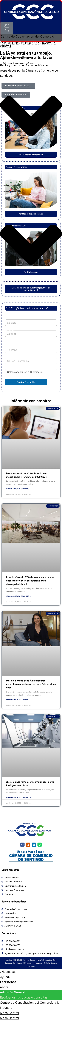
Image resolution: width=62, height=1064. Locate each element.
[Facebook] (22, 845)
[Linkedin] (34, 845)
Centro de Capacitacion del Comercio (21, 43)
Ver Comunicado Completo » (18, 489)
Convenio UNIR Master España (17, 171)
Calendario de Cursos (13, 50)
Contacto (7, 338)
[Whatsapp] (39, 845)
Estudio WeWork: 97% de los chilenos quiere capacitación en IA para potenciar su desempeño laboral (30, 580)
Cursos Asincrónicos (12, 192)
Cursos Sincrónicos (11, 186)
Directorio (7, 307)
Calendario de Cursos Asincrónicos (18, 63)
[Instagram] (28, 845)
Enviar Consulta (26, 382)
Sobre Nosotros (10, 300)
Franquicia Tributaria (13, 315)
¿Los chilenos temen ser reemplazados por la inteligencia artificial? (30, 783)
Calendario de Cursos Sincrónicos (17, 57)
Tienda (6, 345)
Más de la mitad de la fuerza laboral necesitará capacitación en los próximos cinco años (31, 684)
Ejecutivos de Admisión (14, 322)
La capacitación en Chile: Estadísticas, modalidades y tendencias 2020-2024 (26, 475)
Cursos (6, 179)
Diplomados (8, 330)
